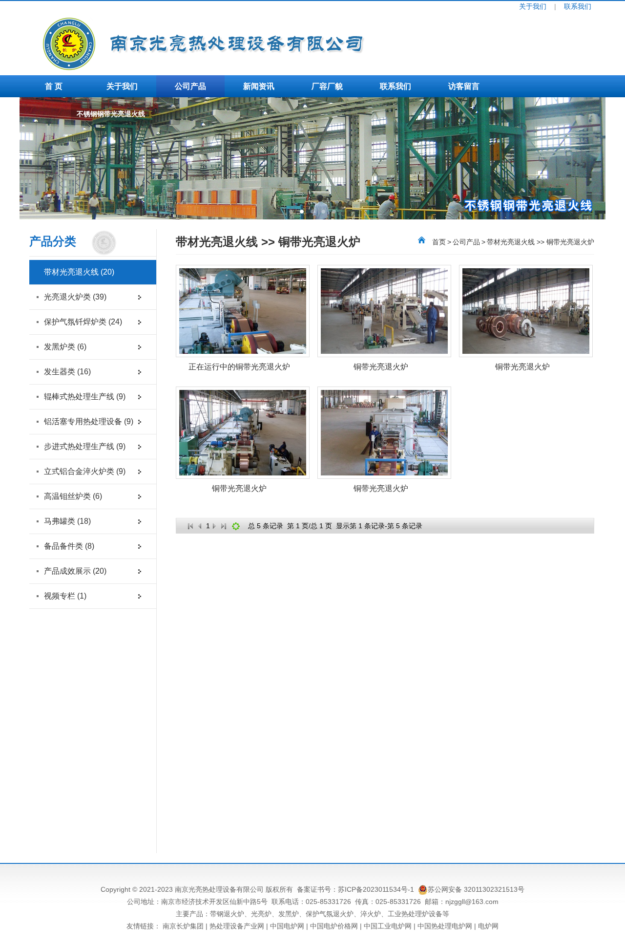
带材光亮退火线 (79, 272)
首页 (439, 242)
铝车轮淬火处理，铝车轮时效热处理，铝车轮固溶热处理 (79, 119)
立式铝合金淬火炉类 (84, 471)
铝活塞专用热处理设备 (88, 421)
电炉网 (488, 926)
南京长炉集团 (183, 926)
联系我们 (577, 6)
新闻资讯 (258, 86)
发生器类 (67, 371)
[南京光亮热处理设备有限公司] (266, 68)
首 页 (53, 86)
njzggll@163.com (472, 901)
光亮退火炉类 (75, 297)
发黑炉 (288, 914)
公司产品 (190, 86)
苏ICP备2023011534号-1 (376, 889)
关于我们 (532, 6)
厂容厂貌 (327, 86)
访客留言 (463, 86)
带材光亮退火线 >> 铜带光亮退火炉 (540, 242)
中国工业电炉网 (388, 926)
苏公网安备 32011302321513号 (476, 889)
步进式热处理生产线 (84, 446)
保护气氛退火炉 (330, 914)
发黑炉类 (65, 347)
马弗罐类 (67, 521)
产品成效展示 (75, 571)
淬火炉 (370, 914)
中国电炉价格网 (334, 926)
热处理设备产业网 (236, 926)
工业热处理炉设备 (415, 914)
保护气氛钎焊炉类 (83, 322)
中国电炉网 (287, 926)
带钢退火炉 (227, 914)
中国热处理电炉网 (444, 926)
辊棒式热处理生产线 (84, 396)
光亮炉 (261, 914)
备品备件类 (69, 546)
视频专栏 (65, 596)
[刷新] (235, 526)
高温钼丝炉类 (73, 496)
